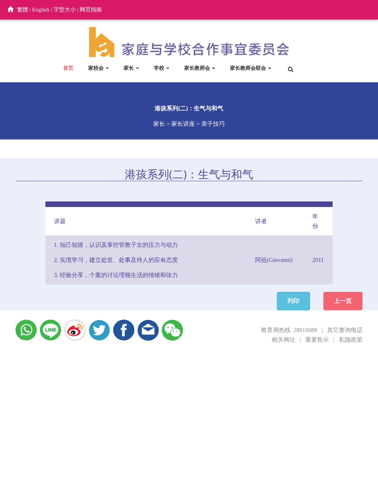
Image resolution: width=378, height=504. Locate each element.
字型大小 (65, 10)
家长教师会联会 (248, 68)
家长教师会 (197, 68)
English (40, 10)
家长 (129, 68)
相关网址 (283, 339)
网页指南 (91, 10)
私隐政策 (350, 339)
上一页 (343, 301)
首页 (68, 68)
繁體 (22, 10)
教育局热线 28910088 (289, 330)
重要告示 (317, 339)
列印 (293, 301)
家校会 (96, 68)
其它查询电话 (344, 330)
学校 (159, 68)
